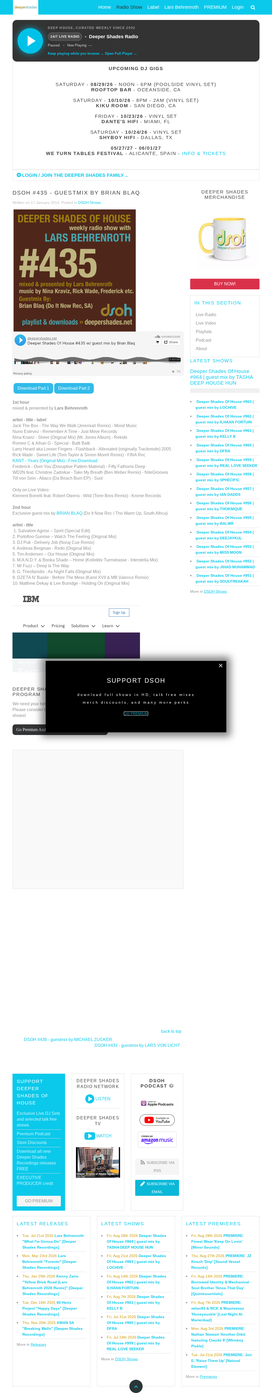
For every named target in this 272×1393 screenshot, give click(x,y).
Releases (38, 1344)
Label (153, 7)
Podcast (203, 340)
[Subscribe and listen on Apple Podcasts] (157, 1103)
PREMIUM (215, 7)
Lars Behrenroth (181, 7)
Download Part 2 (74, 388)
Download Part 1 (33, 388)
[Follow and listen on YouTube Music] (157, 1119)
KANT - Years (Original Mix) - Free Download (54, 460)
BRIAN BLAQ (69, 513)
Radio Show (129, 7)
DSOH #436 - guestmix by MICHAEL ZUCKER (68, 1039)
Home (104, 7)
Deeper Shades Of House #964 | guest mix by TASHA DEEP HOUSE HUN (221, 377)
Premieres (208, 1376)
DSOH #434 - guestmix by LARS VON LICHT (137, 1045)
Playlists (204, 331)
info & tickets (204, 153)
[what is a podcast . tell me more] (171, 1086)
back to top (171, 1031)
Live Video (206, 323)
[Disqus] (98, 818)
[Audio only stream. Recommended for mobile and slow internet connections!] (89, 1099)
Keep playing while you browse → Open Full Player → (92, 53)
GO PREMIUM (39, 1201)
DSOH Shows (89, 202)
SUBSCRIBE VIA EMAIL (160, 1188)
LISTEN (102, 1099)
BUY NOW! (225, 284)
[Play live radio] (30, 41)
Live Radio (206, 314)
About (201, 348)
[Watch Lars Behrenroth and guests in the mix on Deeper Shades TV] (89, 1136)
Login (238, 7)
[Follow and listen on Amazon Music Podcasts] (157, 1139)
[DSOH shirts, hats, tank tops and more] (225, 238)
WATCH (104, 1136)
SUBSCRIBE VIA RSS (160, 1166)
